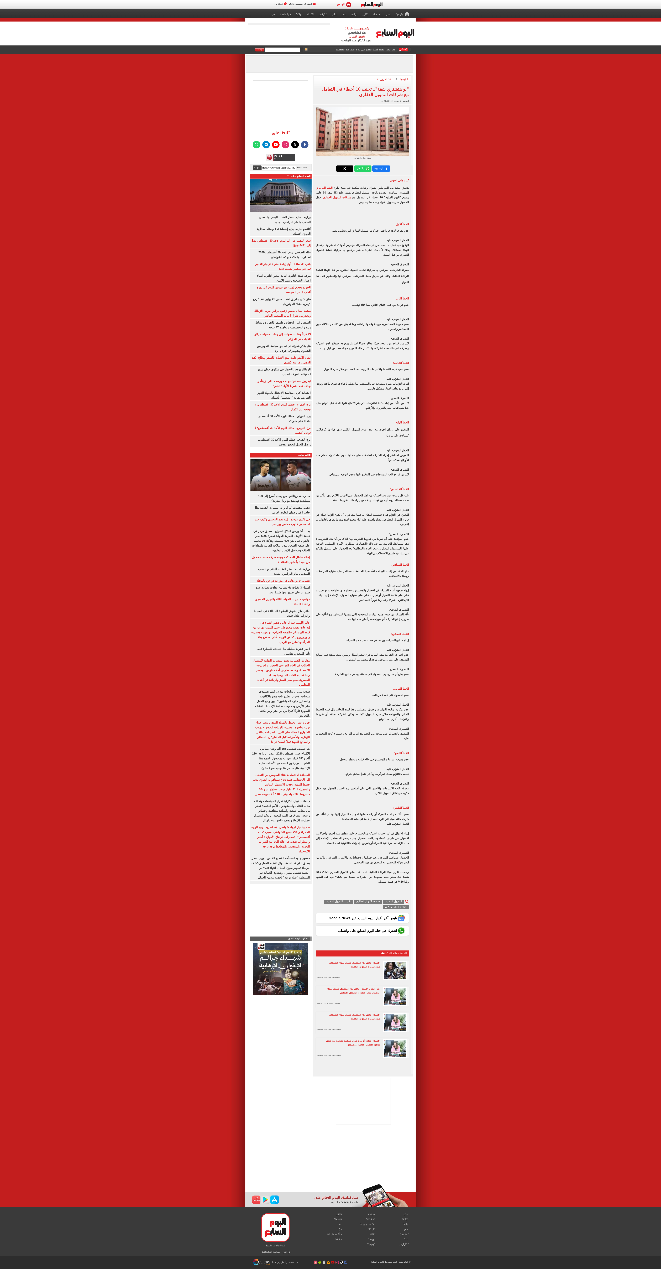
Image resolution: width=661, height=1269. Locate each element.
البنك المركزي (324, 187)
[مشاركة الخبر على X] (344, 168)
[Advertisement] (330, 1156)
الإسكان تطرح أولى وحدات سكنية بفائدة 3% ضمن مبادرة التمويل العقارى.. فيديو (353, 1043)
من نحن (287, 1252)
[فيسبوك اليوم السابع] (304, 144)
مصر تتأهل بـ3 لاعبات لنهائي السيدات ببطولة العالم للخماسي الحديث (362, 50)
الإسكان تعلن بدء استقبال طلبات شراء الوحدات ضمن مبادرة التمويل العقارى (354, 965)
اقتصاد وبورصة (384, 79)
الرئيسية (404, 79)
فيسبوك (378, 168)
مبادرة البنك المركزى (395, 907)
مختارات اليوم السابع (298, 938)
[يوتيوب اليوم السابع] (276, 144)
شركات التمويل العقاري (337, 197)
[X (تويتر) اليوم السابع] (295, 144)
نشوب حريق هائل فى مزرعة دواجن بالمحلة (283, 580)
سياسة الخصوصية (271, 1252)
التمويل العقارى (394, 902)
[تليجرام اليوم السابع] (266, 144)
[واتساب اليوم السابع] (256, 144)
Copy (257, 167)
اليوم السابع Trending (299, 176)
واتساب (360, 168)
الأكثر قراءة (304, 455)
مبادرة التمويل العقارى (368, 902)
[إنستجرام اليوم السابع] (285, 144)
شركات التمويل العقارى (338, 902)
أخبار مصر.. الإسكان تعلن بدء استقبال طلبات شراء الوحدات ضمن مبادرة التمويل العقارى (353, 991)
